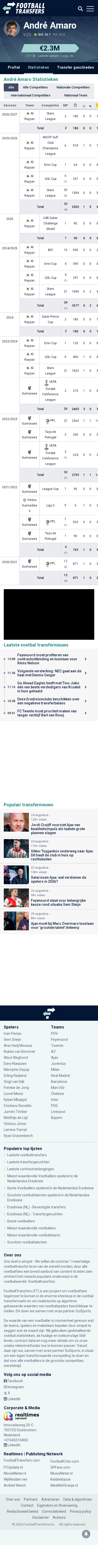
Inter (54, 1100)
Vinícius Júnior (15, 1124)
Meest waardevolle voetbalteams (33, 1235)
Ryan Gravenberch (18, 1136)
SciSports (83, 1311)
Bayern (56, 1118)
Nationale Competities (73, 87)
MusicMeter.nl (62, 1473)
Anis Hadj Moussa (18, 1046)
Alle (11, 87)
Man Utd (57, 1088)
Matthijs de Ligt (16, 1118)
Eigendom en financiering (57, 1505)
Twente (57, 1046)
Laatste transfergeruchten (28, 1162)
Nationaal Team (75, 95)
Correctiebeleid (54, 1511)
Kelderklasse (61, 1479)
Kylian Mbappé (16, 1100)
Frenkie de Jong (17, 1088)
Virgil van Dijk (14, 1082)
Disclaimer (40, 1517)
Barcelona (59, 1082)
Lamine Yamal (15, 1130)
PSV (54, 1034)
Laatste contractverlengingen (30, 1169)
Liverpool (58, 1112)
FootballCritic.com (65, 1461)
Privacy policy (80, 1511)
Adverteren (50, 1499)
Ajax (54, 1058)
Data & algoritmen (77, 1499)
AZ (53, 1052)
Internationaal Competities (30, 95)
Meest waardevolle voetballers (31, 1228)
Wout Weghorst (16, 1058)
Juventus (58, 1064)
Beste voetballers (21, 1221)
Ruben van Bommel (19, 1052)
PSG (54, 1106)
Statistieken (38, 67)
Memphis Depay (16, 1070)
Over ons (13, 1499)
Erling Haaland (15, 1076)
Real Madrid (60, 1076)
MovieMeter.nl (15, 1473)
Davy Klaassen (15, 1064)
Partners (31, 1499)
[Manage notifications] (86, 1534)
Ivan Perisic (13, 1034)
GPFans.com (60, 1467)
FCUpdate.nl (13, 1467)
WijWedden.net (15, 1479)
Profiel (14, 67)
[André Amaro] (12, 29)
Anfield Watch (15, 1485)
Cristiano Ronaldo (18, 1106)
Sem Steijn (12, 1040)
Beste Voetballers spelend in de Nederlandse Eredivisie (50, 1188)
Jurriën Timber (16, 1112)
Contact (27, 1505)
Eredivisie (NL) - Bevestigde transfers (36, 1207)
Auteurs (59, 1517)
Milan (55, 1070)
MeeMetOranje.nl (64, 1485)
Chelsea (57, 1094)
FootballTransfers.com (22, 1460)
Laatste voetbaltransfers (27, 1155)
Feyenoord (59, 1040)
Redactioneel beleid (22, 1511)
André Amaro (49, 25)
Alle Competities (35, 87)
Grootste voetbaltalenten (27, 1242)
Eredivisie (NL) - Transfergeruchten (35, 1214)
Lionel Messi (14, 1094)
